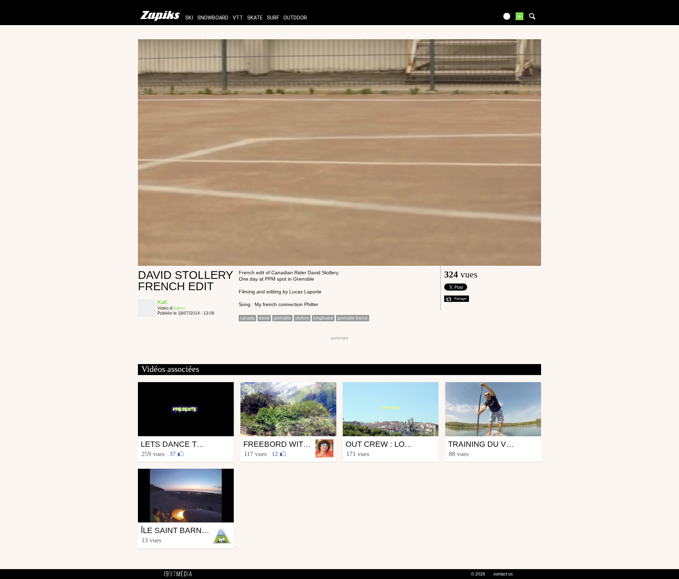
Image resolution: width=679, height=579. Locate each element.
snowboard (212, 18)
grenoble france (352, 318)
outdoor (295, 18)
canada (247, 318)
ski (189, 18)
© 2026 (478, 574)
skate (255, 18)
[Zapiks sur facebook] (478, 19)
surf (273, 18)
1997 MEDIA (180, 574)
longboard (323, 318)
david (264, 318)
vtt (238, 18)
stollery (302, 318)
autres (179, 308)
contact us (503, 574)
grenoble (282, 318)
